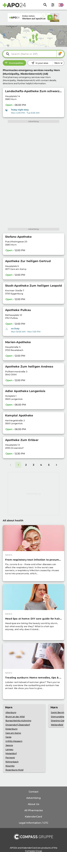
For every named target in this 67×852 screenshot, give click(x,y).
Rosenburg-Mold (14, 770)
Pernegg (10, 757)
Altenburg (10, 712)
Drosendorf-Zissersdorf (17, 724)
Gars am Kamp (13, 733)
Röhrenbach (12, 761)
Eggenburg (11, 729)
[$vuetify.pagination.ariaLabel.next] (56, 465)
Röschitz (9, 766)
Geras (8, 737)
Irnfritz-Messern (13, 741)
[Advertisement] (33, 493)
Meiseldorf (11, 753)
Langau (9, 749)
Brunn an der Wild (15, 716)
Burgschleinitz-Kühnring (18, 720)
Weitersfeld (57, 724)
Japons (9, 745)
